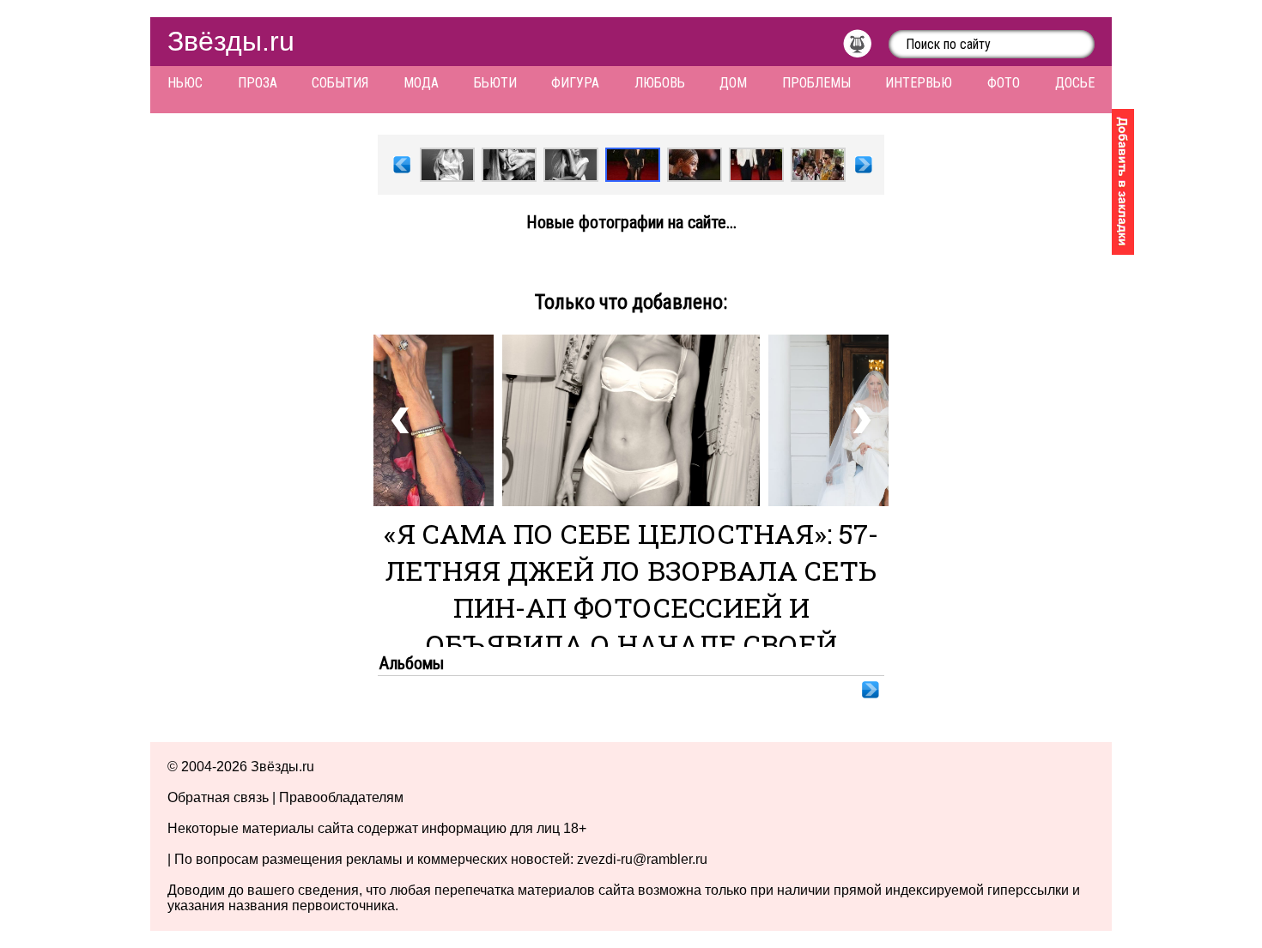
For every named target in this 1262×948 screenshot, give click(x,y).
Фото (1003, 83)
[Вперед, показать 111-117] (863, 167)
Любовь (659, 83)
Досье (1075, 83)
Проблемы (816, 83)
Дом (733, 83)
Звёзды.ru (230, 41)
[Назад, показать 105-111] (401, 167)
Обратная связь (218, 797)
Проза (257, 83)
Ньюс (185, 83)
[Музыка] (866, 48)
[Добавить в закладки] (1123, 182)
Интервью (918, 83)
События (340, 83)
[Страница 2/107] (870, 692)
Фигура (575, 83)
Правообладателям (341, 797)
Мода (421, 83)
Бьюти (495, 83)
